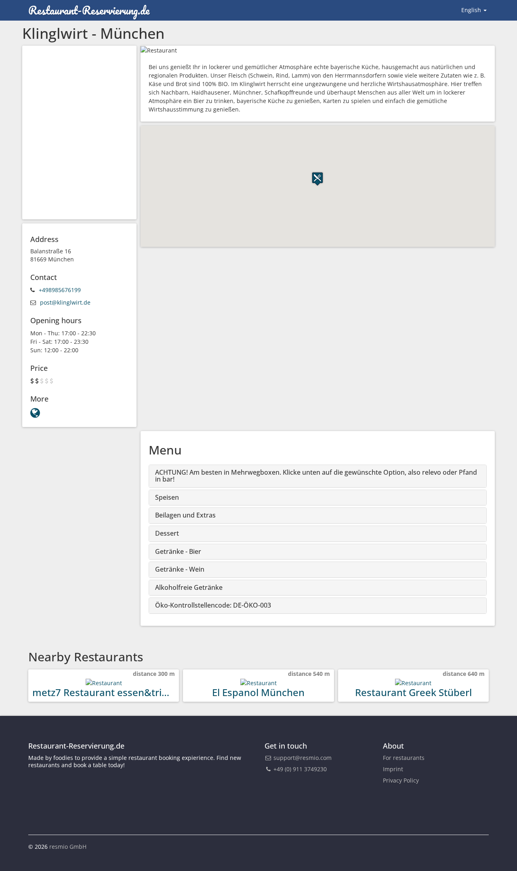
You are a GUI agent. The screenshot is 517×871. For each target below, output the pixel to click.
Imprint (393, 769)
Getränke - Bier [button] (178, 551)
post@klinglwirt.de (65, 302)
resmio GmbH (67, 846)
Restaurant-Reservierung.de (88, 10)
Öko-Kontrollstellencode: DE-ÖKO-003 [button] (213, 605)
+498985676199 (60, 290)
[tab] (318, 476)
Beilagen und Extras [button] (185, 515)
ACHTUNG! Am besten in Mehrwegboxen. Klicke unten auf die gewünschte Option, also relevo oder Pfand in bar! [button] (316, 476)
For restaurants (404, 758)
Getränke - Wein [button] (179, 569)
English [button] (472, 10)
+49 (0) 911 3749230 (299, 769)
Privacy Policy (401, 780)
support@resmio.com (302, 758)
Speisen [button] (167, 497)
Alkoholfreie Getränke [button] (189, 587)
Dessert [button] (167, 533)
